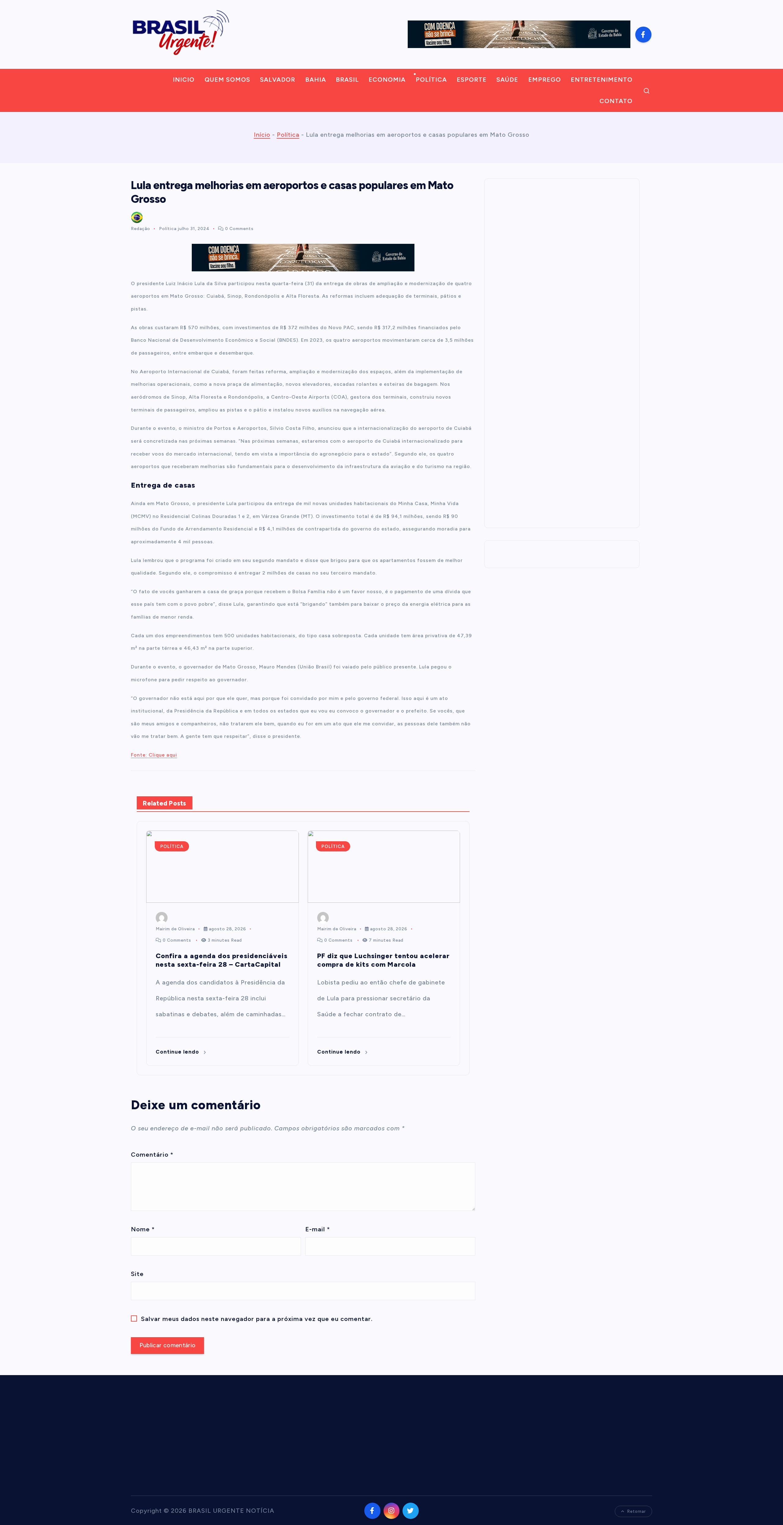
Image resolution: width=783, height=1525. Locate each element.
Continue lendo (178, 1052)
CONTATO (616, 101)
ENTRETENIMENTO (602, 79)
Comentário (152, 1154)
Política (288, 134)
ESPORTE (472, 79)
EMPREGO (544, 79)
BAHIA (315, 79)
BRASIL (347, 79)
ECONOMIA (387, 79)
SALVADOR (277, 79)
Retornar (636, 1511)
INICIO (184, 79)
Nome (143, 1229)
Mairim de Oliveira (175, 929)
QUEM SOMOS (227, 79)
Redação (140, 228)
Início (262, 134)
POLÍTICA (431, 79)
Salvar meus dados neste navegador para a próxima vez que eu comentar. (257, 1318)
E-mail (317, 1229)
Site (137, 1274)
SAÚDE (507, 79)
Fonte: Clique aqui (154, 755)
